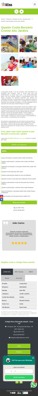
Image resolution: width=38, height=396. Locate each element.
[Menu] (35, 4)
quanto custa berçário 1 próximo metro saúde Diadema (17, 187)
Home (19, 346)
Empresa (19, 352)
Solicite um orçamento (19, 144)
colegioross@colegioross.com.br (19, 337)
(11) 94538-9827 (20, 210)
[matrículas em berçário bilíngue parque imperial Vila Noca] (9, 81)
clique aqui (21, 138)
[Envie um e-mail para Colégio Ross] (21, 11)
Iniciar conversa (19, 377)
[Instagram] (17, 381)
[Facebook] (21, 381)
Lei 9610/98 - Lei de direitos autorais (19, 314)
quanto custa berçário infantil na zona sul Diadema (16, 175)
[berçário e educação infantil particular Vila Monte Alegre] (28, 44)
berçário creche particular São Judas (12, 171)
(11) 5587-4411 (12, 138)
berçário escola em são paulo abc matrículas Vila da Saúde (19, 179)
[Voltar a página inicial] (6, 4)
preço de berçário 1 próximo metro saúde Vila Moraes (17, 158)
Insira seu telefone (19, 367)
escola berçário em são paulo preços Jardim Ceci (16, 196)
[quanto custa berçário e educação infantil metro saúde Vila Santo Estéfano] (9, 62)
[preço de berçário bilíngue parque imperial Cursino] (28, 62)
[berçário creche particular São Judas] (9, 44)
